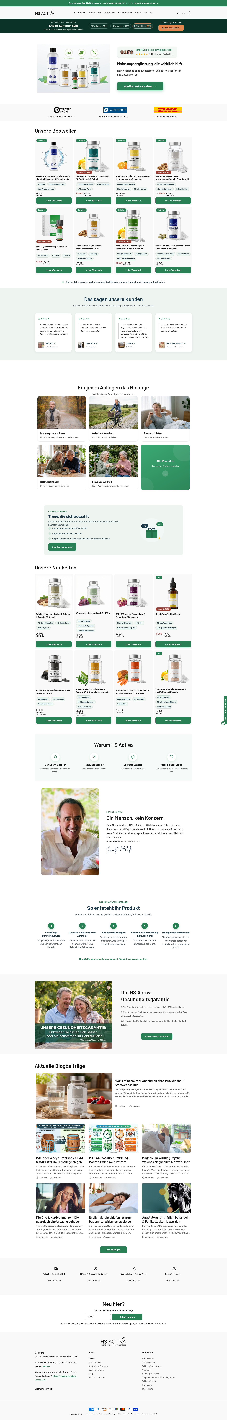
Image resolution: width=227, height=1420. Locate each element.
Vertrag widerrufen (44, 1388)
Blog (91, 1373)
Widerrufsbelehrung (151, 1366)
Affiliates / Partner (97, 1377)
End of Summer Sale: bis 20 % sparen (85, 3)
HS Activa (78, 1414)
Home (91, 1358)
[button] (189, 12)
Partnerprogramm (150, 1373)
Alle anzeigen (113, 1249)
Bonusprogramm (96, 1370)
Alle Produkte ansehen (140, 86)
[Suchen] (178, 13)
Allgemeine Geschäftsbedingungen (158, 1377)
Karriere (46, 1366)
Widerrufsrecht (149, 1381)
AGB (118, 1414)
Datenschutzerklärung (107, 1414)
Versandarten (148, 1362)
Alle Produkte (95, 1362)
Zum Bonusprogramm (62, 547)
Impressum (147, 1388)
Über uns (146, 1370)
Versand (126, 1414)
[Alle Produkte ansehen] (73, 68)
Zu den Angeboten (171, 27)
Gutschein (147, 1385)
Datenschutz (148, 1358)
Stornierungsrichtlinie (150, 1414)
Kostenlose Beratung (98, 1366)
